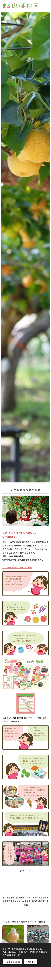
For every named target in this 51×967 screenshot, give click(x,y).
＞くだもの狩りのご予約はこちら (17, 567)
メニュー (46, 5)
